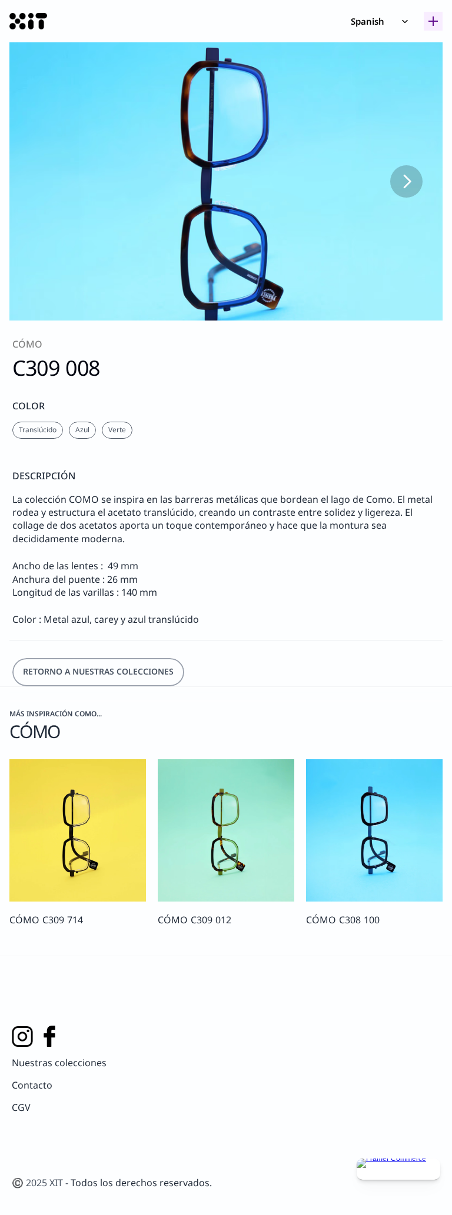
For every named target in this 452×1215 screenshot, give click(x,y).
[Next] (406, 181)
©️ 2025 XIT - (41, 1182)
